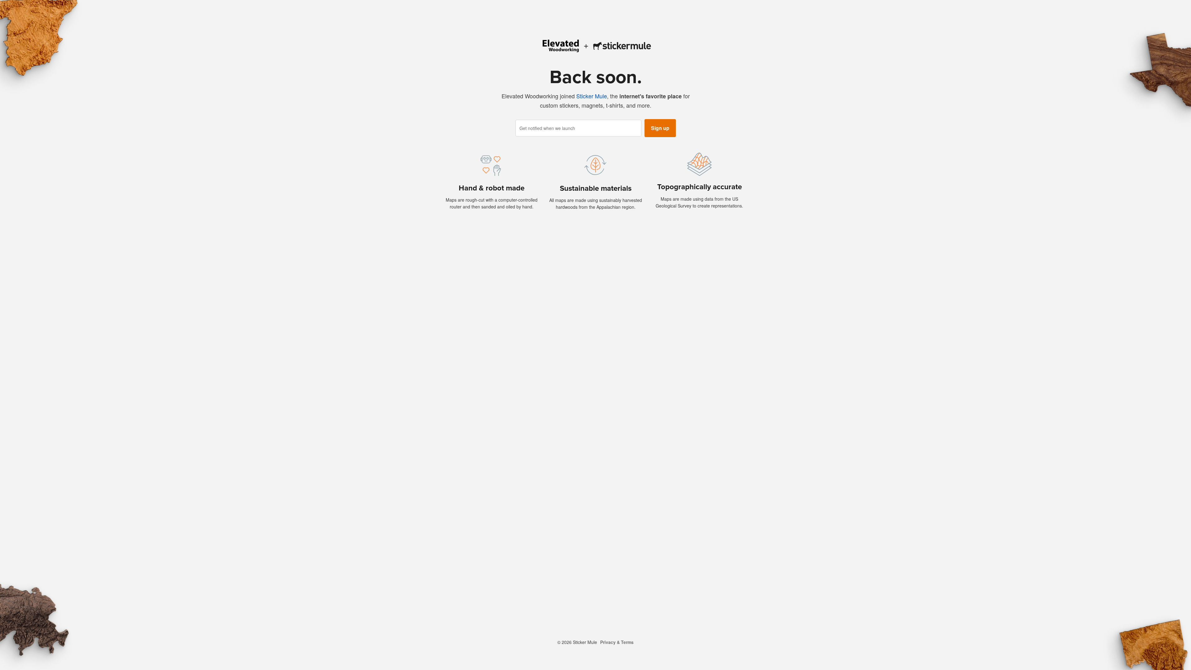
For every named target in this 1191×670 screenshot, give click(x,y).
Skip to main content (4, 4)
